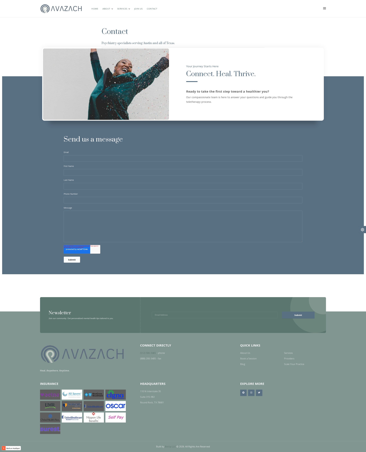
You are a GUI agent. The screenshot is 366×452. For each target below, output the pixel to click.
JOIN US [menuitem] (138, 8)
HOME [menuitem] (94, 8)
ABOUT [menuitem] (106, 8)
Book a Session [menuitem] (248, 358)
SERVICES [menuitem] (122, 8)
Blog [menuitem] (242, 364)
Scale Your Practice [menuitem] (294, 364)
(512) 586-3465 (148, 353)
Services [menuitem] (288, 353)
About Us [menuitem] (245, 353)
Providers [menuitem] (289, 358)
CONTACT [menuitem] (152, 8)
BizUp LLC (170, 446)
